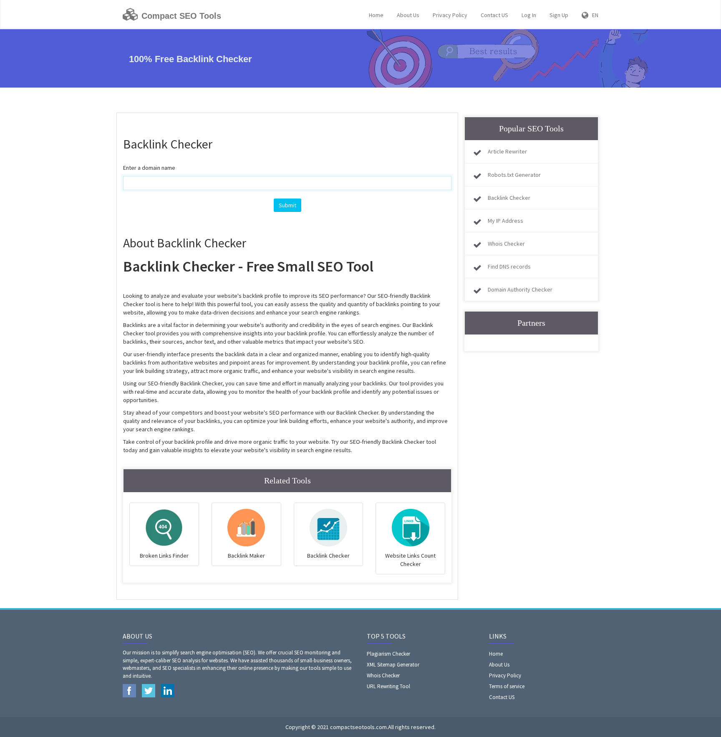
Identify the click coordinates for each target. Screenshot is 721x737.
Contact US (494, 15)
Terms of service (506, 686)
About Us (408, 15)
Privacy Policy (450, 15)
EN (593, 15)
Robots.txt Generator (514, 175)
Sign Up (559, 15)
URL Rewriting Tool (388, 686)
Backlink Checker (509, 197)
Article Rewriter (507, 151)
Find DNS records (509, 266)
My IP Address (505, 220)
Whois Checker (506, 243)
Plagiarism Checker (388, 653)
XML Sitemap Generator (393, 664)
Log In (529, 15)
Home (376, 15)
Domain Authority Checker (520, 289)
